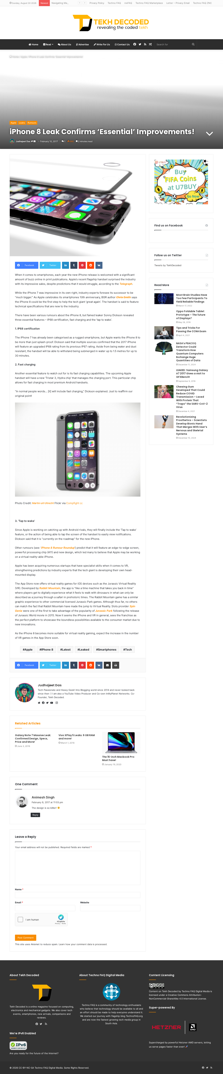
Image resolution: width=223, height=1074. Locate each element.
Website (84, 902)
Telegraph (126, 283)
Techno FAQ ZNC (202, 3)
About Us (65, 44)
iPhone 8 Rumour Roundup (58, 547)
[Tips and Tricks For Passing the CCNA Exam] (164, 332)
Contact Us (123, 44)
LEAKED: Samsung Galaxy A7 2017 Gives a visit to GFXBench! (192, 373)
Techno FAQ (114, 3)
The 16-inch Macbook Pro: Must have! (118, 758)
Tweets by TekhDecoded (167, 265)
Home (34, 44)
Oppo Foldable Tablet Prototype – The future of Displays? (190, 315)
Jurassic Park (104, 610)
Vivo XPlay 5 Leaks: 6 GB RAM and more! (77, 736)
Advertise (83, 44)
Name (19, 889)
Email (19, 902)
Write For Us (103, 44)
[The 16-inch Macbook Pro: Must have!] (121, 743)
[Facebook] (44, 703)
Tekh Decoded (170, 991)
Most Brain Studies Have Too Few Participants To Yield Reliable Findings (191, 298)
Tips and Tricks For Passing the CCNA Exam (191, 329)
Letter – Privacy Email (178, 3)
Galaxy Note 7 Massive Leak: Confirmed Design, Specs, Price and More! (33, 738)
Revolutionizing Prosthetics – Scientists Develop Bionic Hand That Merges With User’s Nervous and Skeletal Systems (191, 425)
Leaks (22, 122)
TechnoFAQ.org (134, 1016)
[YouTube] (52, 703)
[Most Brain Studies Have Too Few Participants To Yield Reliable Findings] (164, 298)
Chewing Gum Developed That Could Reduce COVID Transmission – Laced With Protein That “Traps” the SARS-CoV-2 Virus (192, 397)
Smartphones (107, 649)
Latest (66, 649)
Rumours (32, 122)
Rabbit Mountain (49, 588)
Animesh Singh (43, 797)
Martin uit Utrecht (43, 503)
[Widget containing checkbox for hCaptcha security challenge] (41, 919)
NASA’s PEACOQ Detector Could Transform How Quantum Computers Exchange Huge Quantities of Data (189, 352)
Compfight (72, 503)
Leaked (84, 649)
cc (81, 503)
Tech (128, 649)
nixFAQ (128, 3)
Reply (35, 814)
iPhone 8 (47, 649)
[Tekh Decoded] (111, 22)
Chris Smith (123, 297)
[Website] (40, 703)
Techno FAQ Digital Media (196, 991)
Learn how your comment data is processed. (83, 944)
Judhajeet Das (23, 141)
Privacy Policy (97, 3)
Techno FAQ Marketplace (149, 3)
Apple (24, 56)
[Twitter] (48, 703)
